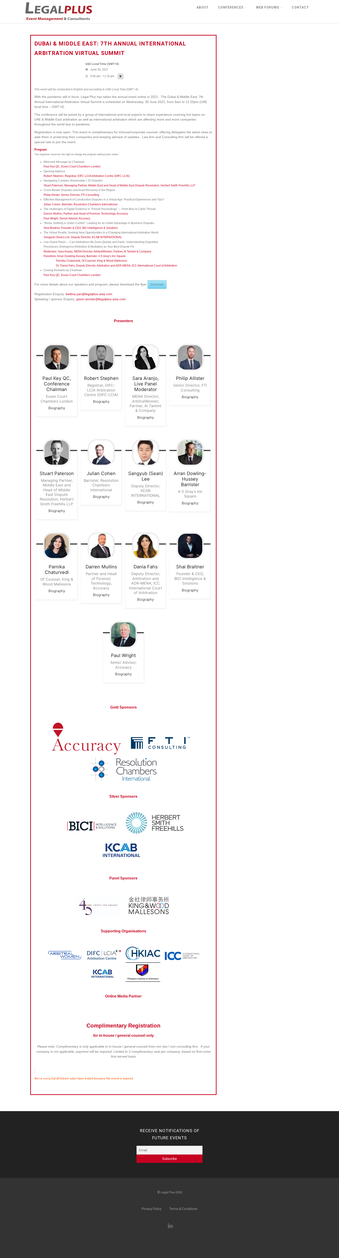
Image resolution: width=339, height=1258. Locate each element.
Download (157, 284)
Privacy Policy (151, 1209)
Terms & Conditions (183, 1209)
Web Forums (267, 7)
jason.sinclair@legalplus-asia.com (101, 299)
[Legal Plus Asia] (58, 22)
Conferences (231, 7)
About (202, 7)
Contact (300, 7)
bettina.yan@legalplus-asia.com (89, 294)
